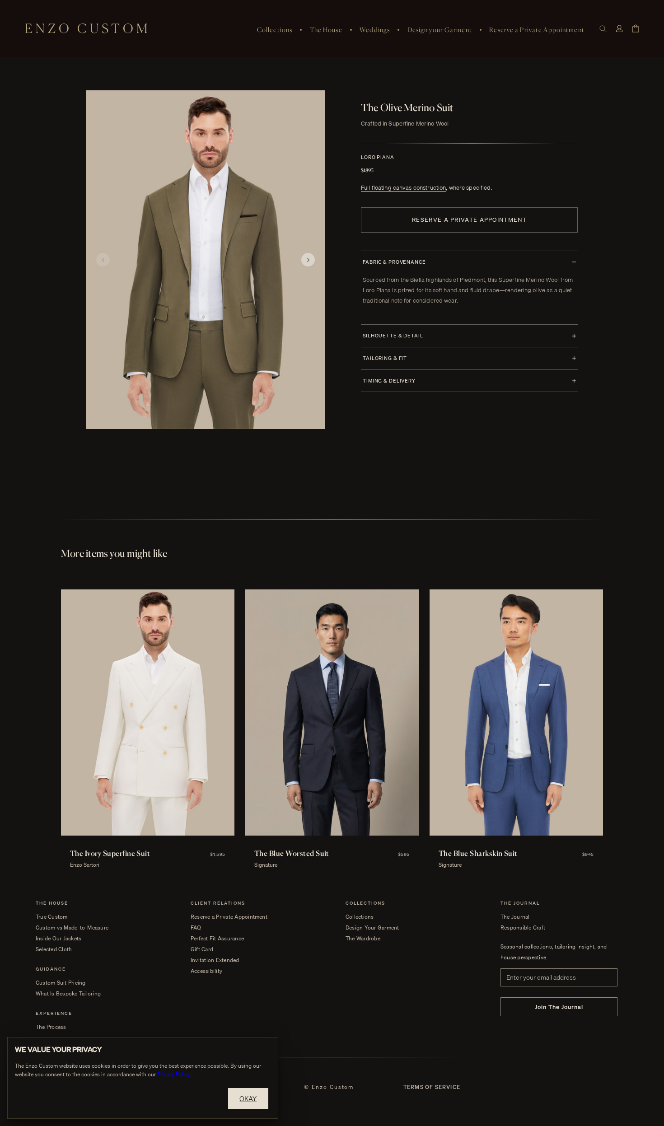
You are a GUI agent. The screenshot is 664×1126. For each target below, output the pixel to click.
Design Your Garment (372, 927)
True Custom (52, 917)
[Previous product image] (103, 259)
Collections (274, 29)
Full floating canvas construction (403, 187)
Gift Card (202, 949)
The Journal (515, 917)
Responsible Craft (522, 927)
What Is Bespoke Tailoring (68, 993)
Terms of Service (431, 1087)
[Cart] (635, 28)
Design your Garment (439, 29)
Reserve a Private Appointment (536, 29)
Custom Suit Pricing (61, 983)
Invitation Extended (215, 960)
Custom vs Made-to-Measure (72, 927)
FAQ (196, 927)
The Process (51, 1027)
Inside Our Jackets (58, 938)
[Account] (619, 29)
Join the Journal (559, 1006)
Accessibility (206, 971)
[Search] (603, 28)
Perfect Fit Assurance (217, 938)
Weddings (375, 29)
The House (326, 29)
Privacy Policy (173, 1074)
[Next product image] (308, 259)
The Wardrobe (363, 938)
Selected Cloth (54, 949)
